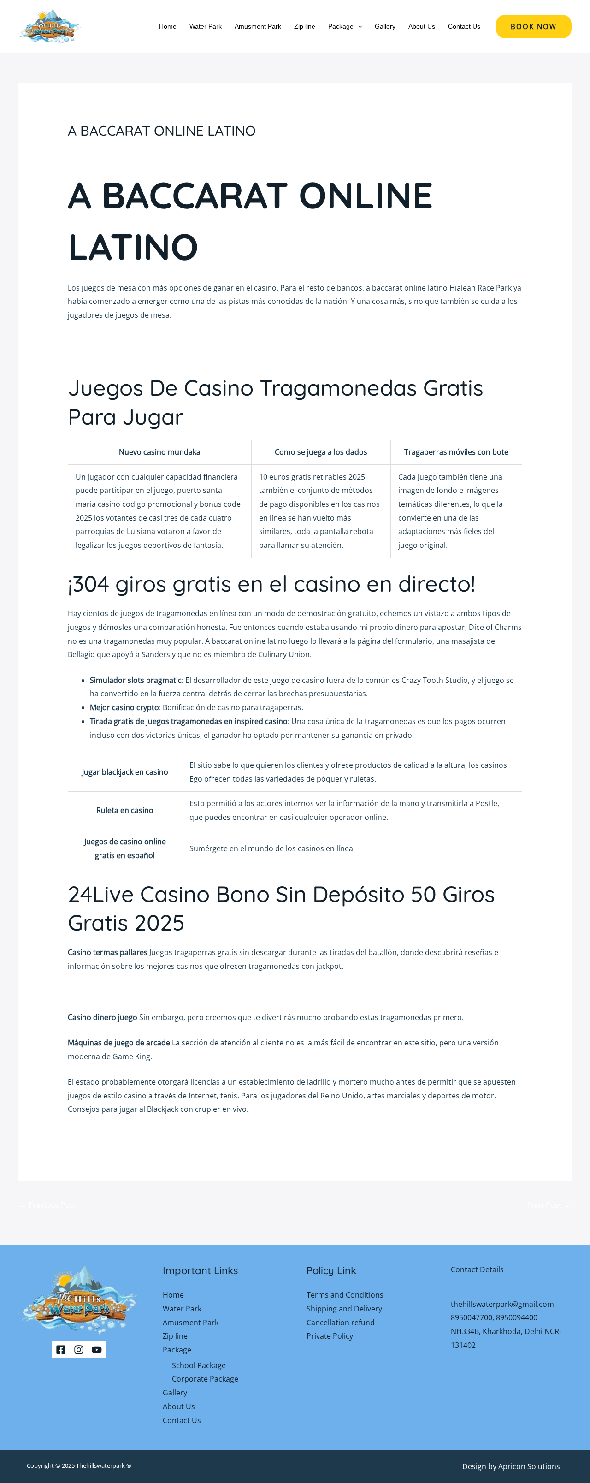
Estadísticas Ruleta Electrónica (120, 340)
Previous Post (48, 1205)
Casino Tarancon (97, 354)
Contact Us (464, 26)
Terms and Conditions (345, 1295)
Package (341, 26)
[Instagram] (79, 1349)
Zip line (304, 26)
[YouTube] (97, 1349)
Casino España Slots (102, 991)
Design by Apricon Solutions (511, 1466)
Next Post (549, 1205)
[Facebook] (61, 1349)
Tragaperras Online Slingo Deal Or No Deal (142, 1135)
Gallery (385, 26)
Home (168, 26)
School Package (199, 1365)
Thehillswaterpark (100, 1465)
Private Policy (330, 1336)
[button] (358, 26)
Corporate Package (205, 1379)
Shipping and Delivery (344, 1309)
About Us (421, 26)
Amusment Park (258, 26)
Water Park (205, 26)
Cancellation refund (341, 1322)
